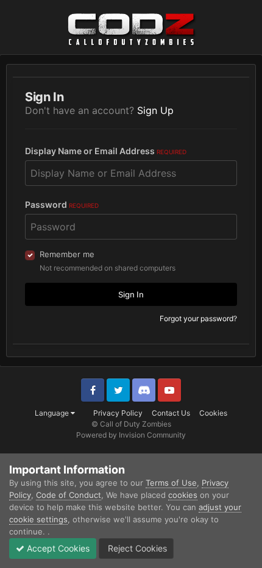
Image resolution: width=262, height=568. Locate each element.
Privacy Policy (118, 412)
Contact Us (171, 412)
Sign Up (155, 110)
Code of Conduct (68, 495)
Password (62, 204)
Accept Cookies (57, 548)
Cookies (213, 412)
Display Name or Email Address (105, 151)
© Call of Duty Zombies (131, 423)
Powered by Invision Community (131, 434)
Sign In (131, 294)
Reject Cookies (136, 548)
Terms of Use (171, 483)
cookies (182, 495)
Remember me (67, 254)
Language (53, 412)
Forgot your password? (198, 318)
